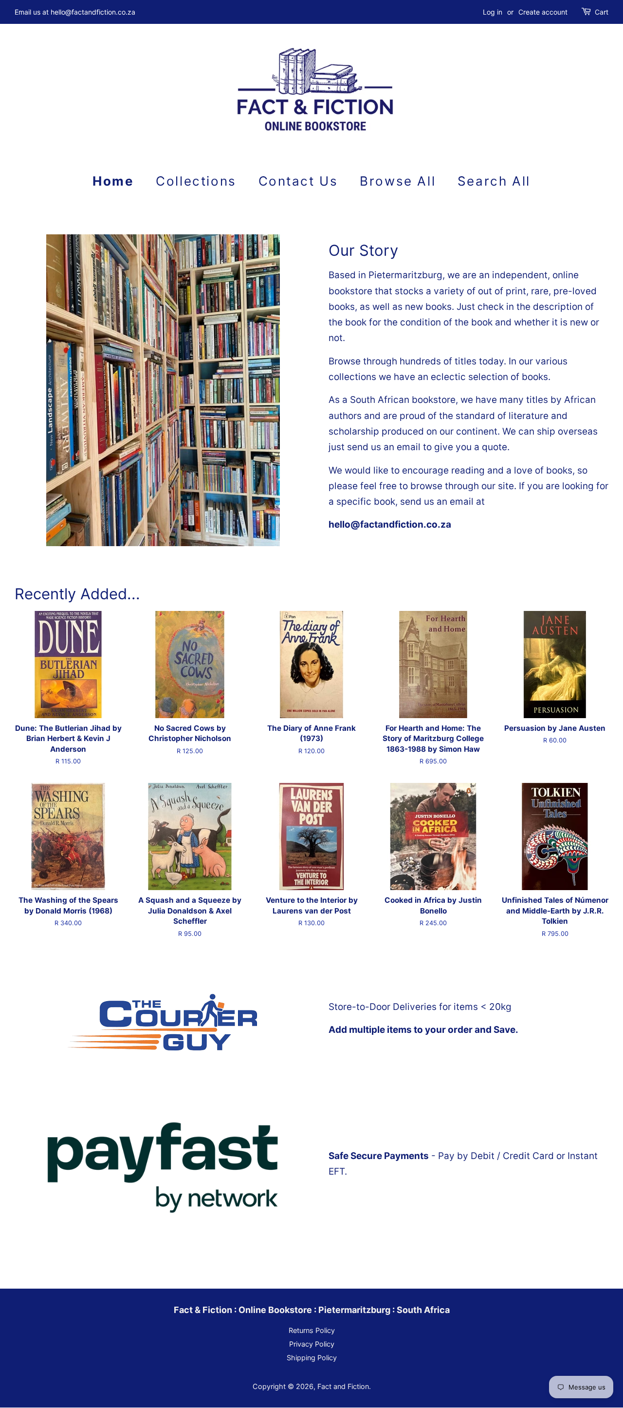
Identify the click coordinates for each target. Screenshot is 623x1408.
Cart (601, 12)
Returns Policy (312, 1330)
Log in (492, 12)
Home (113, 181)
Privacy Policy (311, 1344)
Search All (494, 181)
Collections (196, 181)
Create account (543, 12)
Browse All (398, 181)
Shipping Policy (312, 1357)
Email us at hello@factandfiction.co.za (75, 12)
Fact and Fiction (343, 1386)
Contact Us (298, 181)
